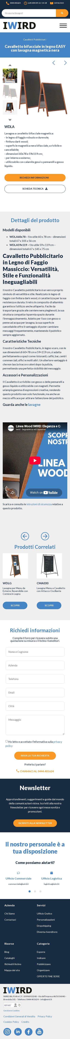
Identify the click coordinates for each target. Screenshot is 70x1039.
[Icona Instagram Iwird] (7, 1032)
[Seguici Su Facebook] (28, 1032)
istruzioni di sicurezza (39, 504)
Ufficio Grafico (44, 913)
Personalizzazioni (46, 919)
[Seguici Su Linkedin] (18, 1032)
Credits (25, 1021)
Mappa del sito (12, 970)
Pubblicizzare (44, 964)
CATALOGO (59, 3)
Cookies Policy (11, 1021)
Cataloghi (9, 958)
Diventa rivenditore (47, 931)
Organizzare (43, 970)
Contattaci (10, 919)
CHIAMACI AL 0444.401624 (37, 771)
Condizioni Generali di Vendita (19, 1016)
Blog (6, 951)
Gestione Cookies (11, 1010)
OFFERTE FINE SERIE (48, 976)
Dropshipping (44, 925)
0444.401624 (15, 3)
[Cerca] (62, 13)
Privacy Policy (45, 1016)
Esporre (41, 951)
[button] (55, 63)
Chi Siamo (9, 913)
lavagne (34, 405)
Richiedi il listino (12, 964)
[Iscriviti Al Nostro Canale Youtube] (39, 1032)
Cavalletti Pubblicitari (34, 39)
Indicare (41, 958)
